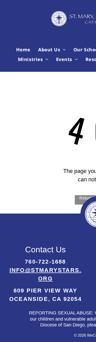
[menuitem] (23, 49)
